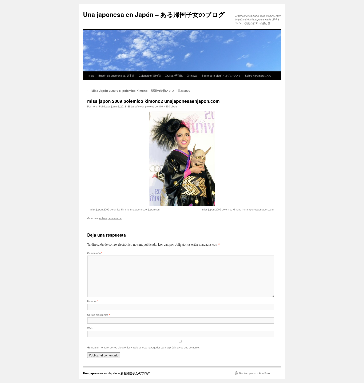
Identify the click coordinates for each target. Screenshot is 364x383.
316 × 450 (164, 106)
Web (89, 328)
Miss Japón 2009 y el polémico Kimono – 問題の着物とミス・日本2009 (138, 90)
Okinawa (192, 76)
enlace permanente (110, 218)
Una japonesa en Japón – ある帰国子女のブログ (154, 14)
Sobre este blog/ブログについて (221, 76)
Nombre (92, 301)
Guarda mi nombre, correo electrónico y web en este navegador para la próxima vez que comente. (143, 347)
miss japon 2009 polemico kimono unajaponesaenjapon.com (125, 209)
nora (94, 106)
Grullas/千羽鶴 (174, 76)
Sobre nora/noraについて (260, 76)
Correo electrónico (98, 314)
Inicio (91, 76)
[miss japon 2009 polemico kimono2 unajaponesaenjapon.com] (182, 158)
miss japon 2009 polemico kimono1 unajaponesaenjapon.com (238, 209)
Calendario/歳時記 (150, 76)
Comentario (94, 253)
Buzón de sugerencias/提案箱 (116, 76)
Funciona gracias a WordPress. (255, 373)
